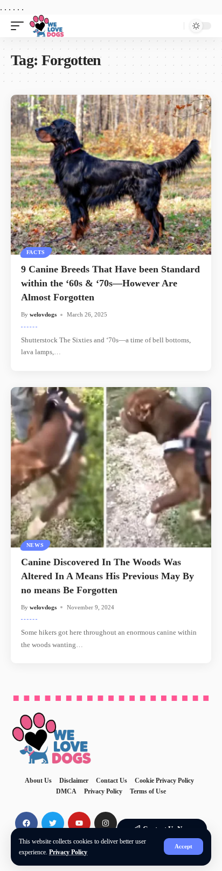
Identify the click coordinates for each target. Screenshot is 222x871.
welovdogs (43, 314)
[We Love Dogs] (46, 26)
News (35, 545)
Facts (36, 252)
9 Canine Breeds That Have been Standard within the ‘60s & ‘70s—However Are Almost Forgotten (110, 283)
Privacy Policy (68, 852)
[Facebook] (26, 823)
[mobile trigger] (20, 26)
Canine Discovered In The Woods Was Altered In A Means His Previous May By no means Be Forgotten (107, 576)
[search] (173, 26)
